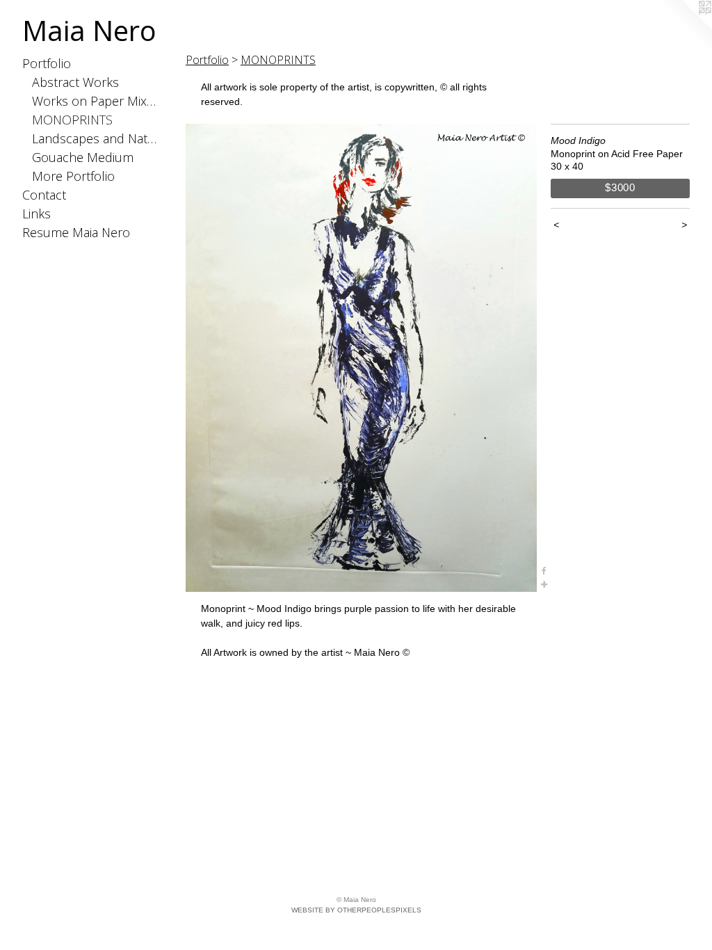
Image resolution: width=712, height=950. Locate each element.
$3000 (620, 187)
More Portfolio (73, 176)
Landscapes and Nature (97, 138)
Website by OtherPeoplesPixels (356, 910)
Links (36, 213)
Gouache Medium (83, 157)
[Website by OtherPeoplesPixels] (684, 28)
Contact (44, 194)
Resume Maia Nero (76, 232)
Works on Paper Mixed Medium (97, 100)
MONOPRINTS (72, 119)
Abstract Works (75, 82)
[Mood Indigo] (361, 358)
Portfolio (46, 63)
